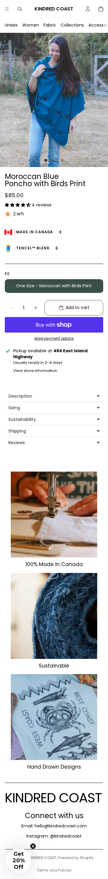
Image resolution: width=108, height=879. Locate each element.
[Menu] (7, 9)
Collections (72, 25)
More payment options (54, 338)
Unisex (11, 25)
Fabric (50, 25)
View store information (35, 370)
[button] (18, 205)
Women (30, 25)
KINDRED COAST (43, 857)
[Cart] (100, 9)
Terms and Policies (54, 870)
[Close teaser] (33, 846)
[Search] (19, 9)
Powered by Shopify (76, 857)
